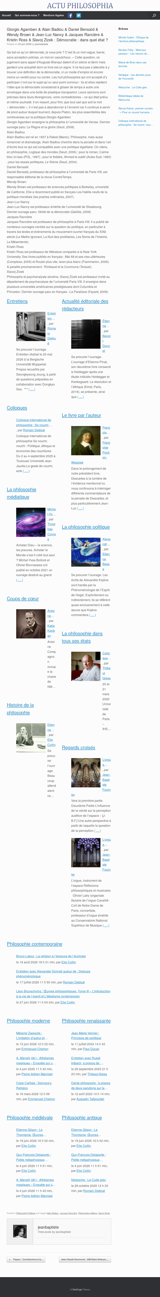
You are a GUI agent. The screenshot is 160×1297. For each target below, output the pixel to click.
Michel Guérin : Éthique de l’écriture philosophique (133, 39)
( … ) (31, 389)
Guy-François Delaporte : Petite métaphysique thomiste (33, 1157)
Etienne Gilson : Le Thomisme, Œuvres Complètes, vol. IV (51, 727)
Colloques (17, 407)
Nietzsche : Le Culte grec (88, 1180)
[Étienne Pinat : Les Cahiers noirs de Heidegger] (85, 334)
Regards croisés (78, 747)
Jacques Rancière (68, 1213)
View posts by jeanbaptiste (54, 1232)
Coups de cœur (23, 598)
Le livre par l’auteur (81, 414)
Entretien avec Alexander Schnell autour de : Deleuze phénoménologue (51, 316)
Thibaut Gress (97, 1074)
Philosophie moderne (28, 1020)
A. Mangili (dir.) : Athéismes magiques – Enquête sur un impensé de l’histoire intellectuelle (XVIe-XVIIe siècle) (35, 1060)
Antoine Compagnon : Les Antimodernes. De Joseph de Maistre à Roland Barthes (51, 613)
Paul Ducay (91, 1049)
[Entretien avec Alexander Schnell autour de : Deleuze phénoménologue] (30, 326)
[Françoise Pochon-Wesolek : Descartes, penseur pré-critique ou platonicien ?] (85, 440)
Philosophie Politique (25, 1213)
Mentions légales (53, 15)
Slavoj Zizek (104, 1213)
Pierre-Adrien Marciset (36, 1074)
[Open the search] (154, 15)
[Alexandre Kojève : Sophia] (85, 552)
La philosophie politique (86, 526)
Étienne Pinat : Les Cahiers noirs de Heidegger (106, 323)
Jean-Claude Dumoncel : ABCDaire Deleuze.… (87, 1259)
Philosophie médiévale (30, 1117)
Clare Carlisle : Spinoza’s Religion (34, 1085)
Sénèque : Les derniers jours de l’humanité (134, 76)
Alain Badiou (53, 1213)
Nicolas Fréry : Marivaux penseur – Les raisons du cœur (132, 52)
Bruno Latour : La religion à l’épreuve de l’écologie (51, 956)
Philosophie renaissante (86, 1020)
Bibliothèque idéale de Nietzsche (130, 98)
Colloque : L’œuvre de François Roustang (106, 656)
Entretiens (17, 300)
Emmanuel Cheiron (34, 1049)
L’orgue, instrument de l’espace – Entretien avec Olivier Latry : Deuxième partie (106, 762)
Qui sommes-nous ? (27, 15)
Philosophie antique (82, 1117)
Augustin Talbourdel (90, 1099)
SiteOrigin (77, 1289)
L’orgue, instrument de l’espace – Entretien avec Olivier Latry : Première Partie (106, 842)
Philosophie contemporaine (34, 943)
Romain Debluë (34, 430)
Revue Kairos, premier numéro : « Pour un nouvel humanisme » (135, 110)
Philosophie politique (87, 1213)
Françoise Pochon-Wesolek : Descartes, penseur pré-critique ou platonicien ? (106, 430)
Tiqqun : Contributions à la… (26, 1259)
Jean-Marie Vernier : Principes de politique (86, 1035)
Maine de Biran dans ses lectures (132, 64)
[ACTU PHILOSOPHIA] (80, 5)
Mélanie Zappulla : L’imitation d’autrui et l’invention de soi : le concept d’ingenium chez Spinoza (33, 1036)
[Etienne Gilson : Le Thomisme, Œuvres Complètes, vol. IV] (30, 737)
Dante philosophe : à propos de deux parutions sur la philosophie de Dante (90, 1085)
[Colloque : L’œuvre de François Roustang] (85, 666)
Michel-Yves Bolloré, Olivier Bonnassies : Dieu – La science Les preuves (51, 512)
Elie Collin (68, 962)
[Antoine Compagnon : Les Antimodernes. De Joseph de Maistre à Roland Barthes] (30, 623)
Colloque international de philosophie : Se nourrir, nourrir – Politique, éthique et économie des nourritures (36, 422)
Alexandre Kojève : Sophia (106, 541)
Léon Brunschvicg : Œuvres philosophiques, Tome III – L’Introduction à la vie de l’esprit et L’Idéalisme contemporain (63, 993)
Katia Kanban (51, 630)
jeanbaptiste (41, 44)
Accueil (6, 15)
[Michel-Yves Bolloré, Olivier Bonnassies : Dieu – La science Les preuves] (30, 522)
